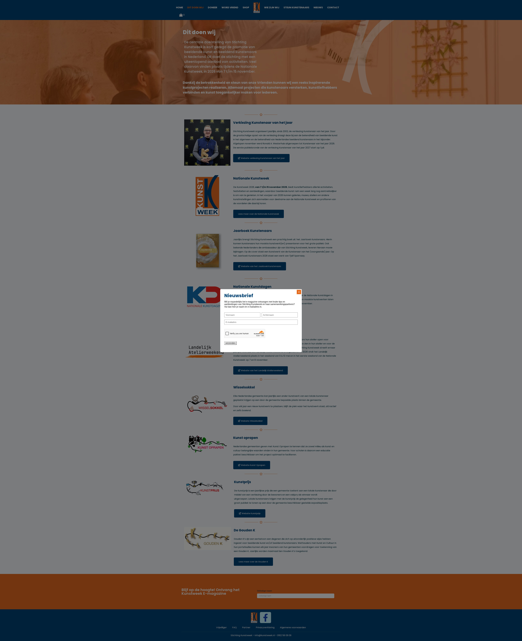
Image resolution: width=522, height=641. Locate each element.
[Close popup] (299, 292)
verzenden (230, 343)
